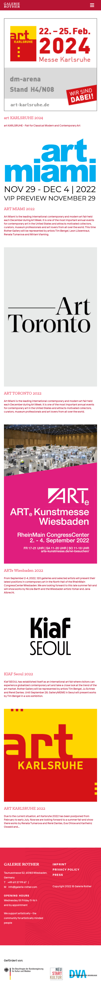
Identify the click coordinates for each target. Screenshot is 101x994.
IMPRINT (59, 864)
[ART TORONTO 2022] (50, 317)
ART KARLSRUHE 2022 (24, 808)
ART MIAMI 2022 (19, 208)
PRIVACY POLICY (66, 869)
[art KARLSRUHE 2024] (50, 64)
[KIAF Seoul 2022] (50, 636)
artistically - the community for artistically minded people (23, 918)
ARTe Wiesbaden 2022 (23, 570)
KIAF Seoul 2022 (18, 673)
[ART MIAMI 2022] (50, 170)
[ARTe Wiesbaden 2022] (50, 494)
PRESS (58, 875)
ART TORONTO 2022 (22, 393)
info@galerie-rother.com (22, 887)
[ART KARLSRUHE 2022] (50, 755)
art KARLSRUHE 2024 (23, 117)
